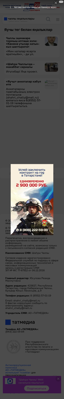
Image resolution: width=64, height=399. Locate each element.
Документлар (19, 173)
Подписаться (36, 388)
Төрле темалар (44, 173)
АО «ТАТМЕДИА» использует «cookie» (18, 371)
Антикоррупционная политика (18, 366)
